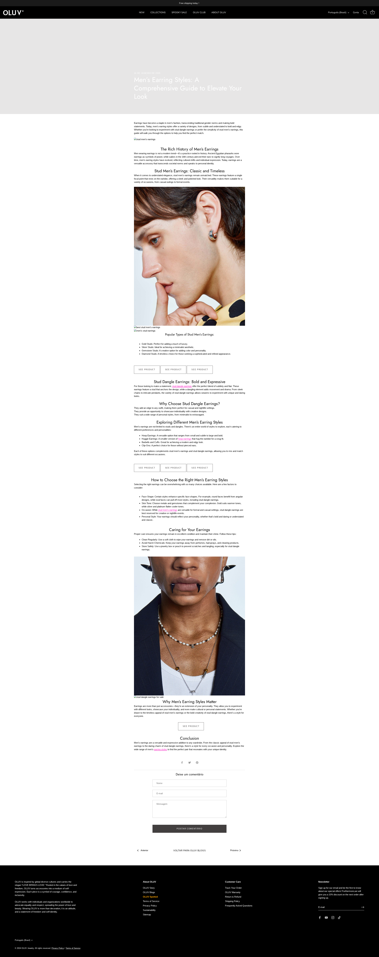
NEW (141, 12)
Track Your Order (233, 888)
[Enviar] (362, 907)
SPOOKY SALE (179, 12)
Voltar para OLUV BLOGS (189, 850)
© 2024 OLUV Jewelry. (24, 948)
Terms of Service (151, 901)
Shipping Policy (232, 901)
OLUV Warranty (232, 892)
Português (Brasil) (337, 12)
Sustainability (149, 910)
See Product (147, 369)
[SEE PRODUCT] (147, 367)
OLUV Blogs (149, 892)
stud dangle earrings (182, 386)
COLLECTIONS (158, 12)
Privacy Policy (150, 905)
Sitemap (147, 914)
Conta (356, 12)
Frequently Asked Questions (238, 905)
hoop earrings (184, 439)
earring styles (160, 749)
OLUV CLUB (199, 12)
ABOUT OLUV (218, 12)
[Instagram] (332, 917)
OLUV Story (149, 888)
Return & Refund (233, 896)
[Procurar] (365, 12)
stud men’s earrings (167, 510)
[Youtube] (326, 917)
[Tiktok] (339, 917)
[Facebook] (319, 917)
